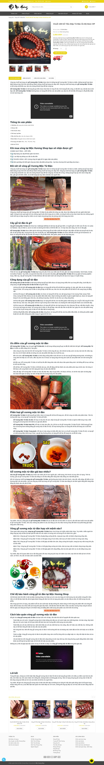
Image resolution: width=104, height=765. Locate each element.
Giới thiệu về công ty (14, 739)
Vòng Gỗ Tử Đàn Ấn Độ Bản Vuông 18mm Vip (84, 722)
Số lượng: (55, 48)
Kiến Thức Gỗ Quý (35, 741)
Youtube (49, 1)
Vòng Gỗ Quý (25, 13)
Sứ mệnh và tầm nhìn (14, 743)
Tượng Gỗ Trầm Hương (59, 741)
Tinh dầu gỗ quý (63, 13)
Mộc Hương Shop (64, 31)
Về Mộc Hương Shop (36, 739)
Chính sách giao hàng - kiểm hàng (83, 746)
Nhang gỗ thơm (77, 13)
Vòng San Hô (37, 13)
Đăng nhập (85, 1)
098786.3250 (13, 1)
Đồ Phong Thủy (57, 750)
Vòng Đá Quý (50, 13)
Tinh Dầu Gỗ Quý (57, 744)
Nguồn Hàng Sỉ (34, 746)
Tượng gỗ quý (56, 752)
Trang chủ (14, 13)
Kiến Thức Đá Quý (35, 743)
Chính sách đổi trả (79, 743)
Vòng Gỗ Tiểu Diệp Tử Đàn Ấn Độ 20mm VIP (41, 722)
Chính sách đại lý (79, 741)
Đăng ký (93, 1)
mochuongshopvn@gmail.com (26, 1)
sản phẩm (92, 6)
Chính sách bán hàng (80, 739)
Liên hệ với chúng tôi (14, 744)
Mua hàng (19, 728)
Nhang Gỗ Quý (56, 746)
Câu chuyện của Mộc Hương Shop (17, 741)
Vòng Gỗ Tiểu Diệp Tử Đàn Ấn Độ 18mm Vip (63, 722)
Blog (87, 13)
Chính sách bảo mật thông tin (82, 744)
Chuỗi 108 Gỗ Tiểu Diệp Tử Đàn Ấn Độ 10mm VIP (19, 722)
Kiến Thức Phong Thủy (36, 744)
